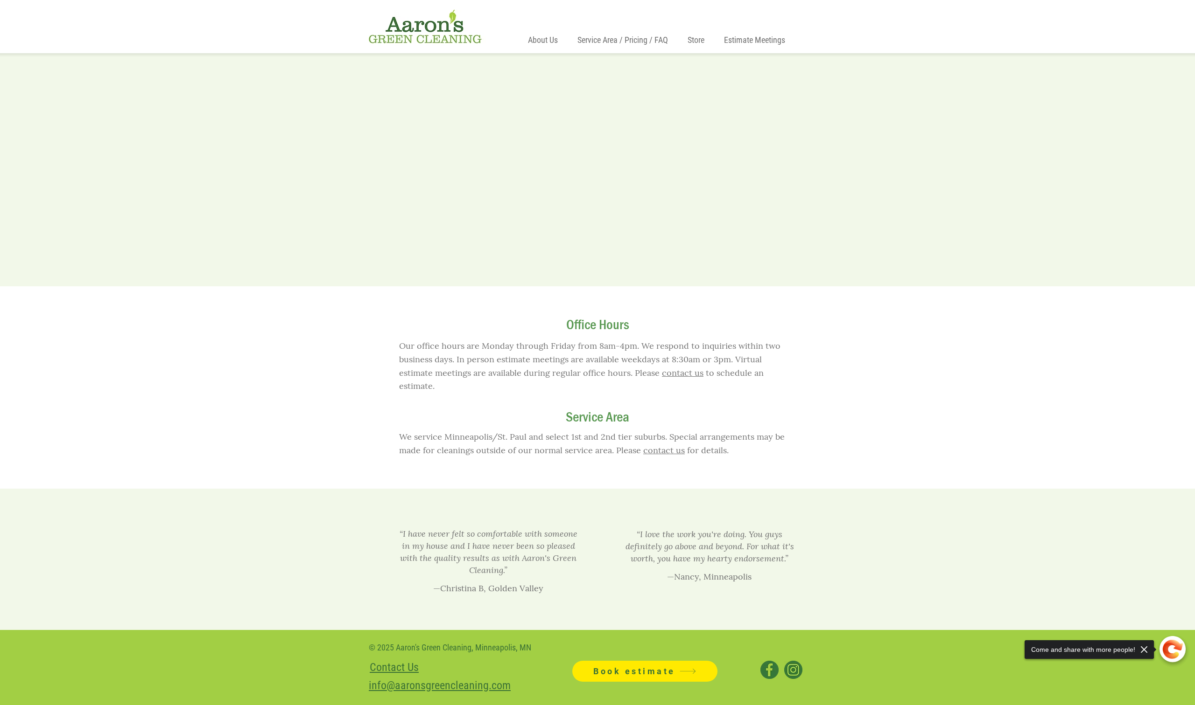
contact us (682, 372)
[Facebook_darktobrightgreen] (769, 670)
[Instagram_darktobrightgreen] (793, 670)
